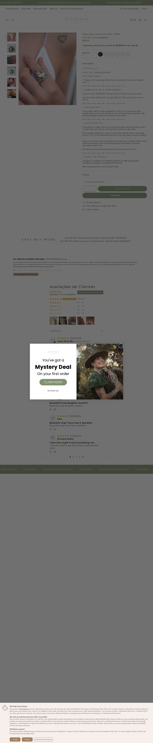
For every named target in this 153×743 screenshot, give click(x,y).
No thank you (53, 391)
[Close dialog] (121, 346)
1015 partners (24, 709)
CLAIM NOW (53, 382)
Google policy (29, 733)
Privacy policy (15, 733)
